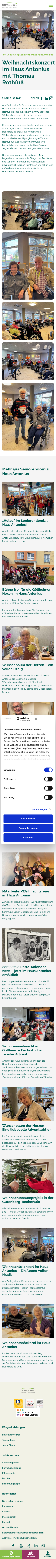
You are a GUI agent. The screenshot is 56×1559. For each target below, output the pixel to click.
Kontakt (6, 1522)
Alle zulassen (28, 818)
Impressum (7, 1506)
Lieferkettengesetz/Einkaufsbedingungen (22, 1533)
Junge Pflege (8, 1445)
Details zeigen (39, 809)
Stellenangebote (10, 1462)
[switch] (48, 779)
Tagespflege (8, 1440)
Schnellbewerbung (11, 1468)
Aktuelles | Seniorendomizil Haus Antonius (30, 54)
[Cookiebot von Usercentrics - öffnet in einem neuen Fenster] (21, 719)
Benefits (6, 1478)
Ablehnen (28, 837)
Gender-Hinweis (10, 1527)
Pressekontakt (9, 1517)
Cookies (6, 1511)
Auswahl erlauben (28, 828)
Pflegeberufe (8, 1473)
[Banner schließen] (44, 719)
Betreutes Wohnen (11, 1435)
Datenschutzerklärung (13, 1501)
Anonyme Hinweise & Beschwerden (19, 1538)
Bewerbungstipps (11, 1484)
